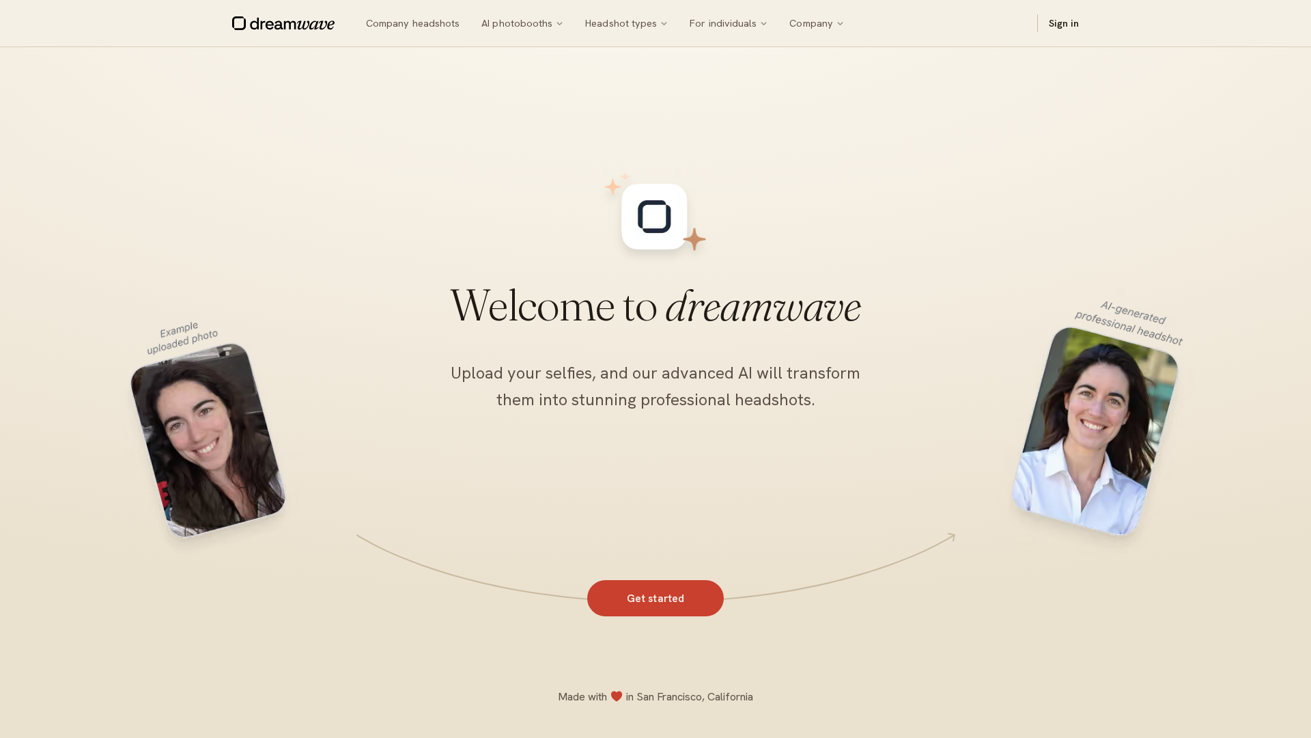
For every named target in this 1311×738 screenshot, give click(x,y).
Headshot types (621, 22)
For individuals (723, 22)
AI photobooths (516, 22)
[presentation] (655, 392)
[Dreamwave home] (283, 23)
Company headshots (413, 22)
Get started (656, 598)
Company (811, 22)
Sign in (1064, 22)
